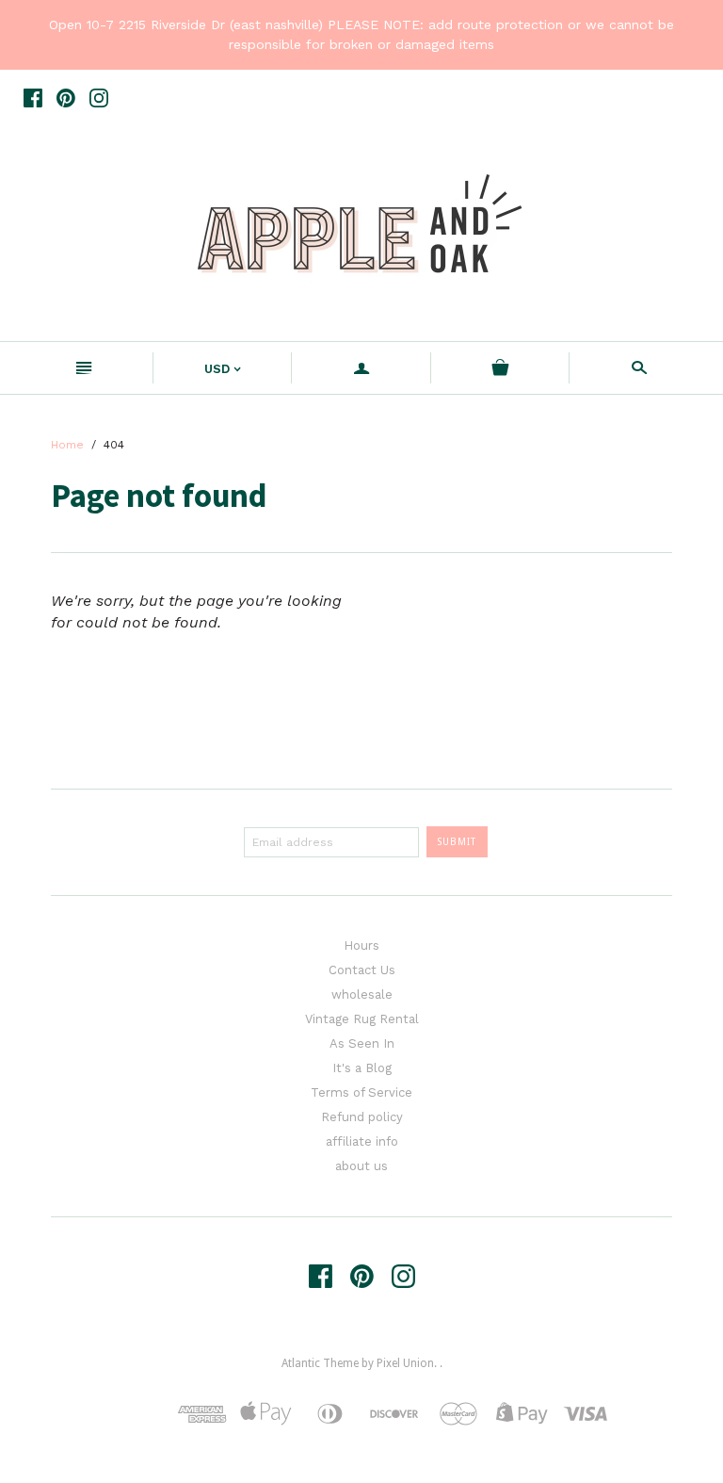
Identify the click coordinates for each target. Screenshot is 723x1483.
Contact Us (362, 970)
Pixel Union (405, 1363)
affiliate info (362, 1141)
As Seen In (361, 1043)
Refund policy (362, 1117)
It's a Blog (362, 1068)
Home (67, 444)
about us (361, 1166)
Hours (361, 945)
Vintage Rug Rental (362, 1019)
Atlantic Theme (320, 1363)
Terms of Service (361, 1092)
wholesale (362, 994)
